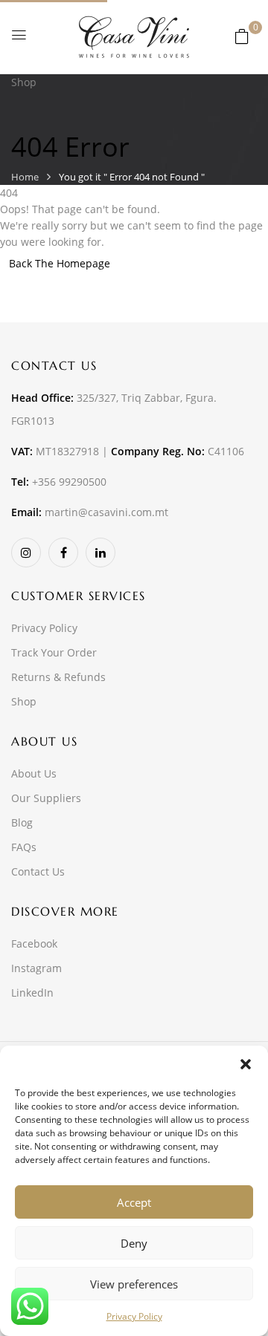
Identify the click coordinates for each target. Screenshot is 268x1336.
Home (25, 176)
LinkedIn (32, 992)
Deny (134, 1243)
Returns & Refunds (58, 677)
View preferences (134, 1284)
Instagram (36, 968)
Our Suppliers (46, 798)
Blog (22, 822)
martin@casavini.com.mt (106, 512)
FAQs (23, 847)
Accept (134, 1202)
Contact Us (38, 871)
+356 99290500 (69, 482)
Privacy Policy (134, 1316)
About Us (34, 773)
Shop (23, 701)
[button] (245, 1064)
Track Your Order (54, 652)
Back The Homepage (59, 263)
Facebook (34, 943)
